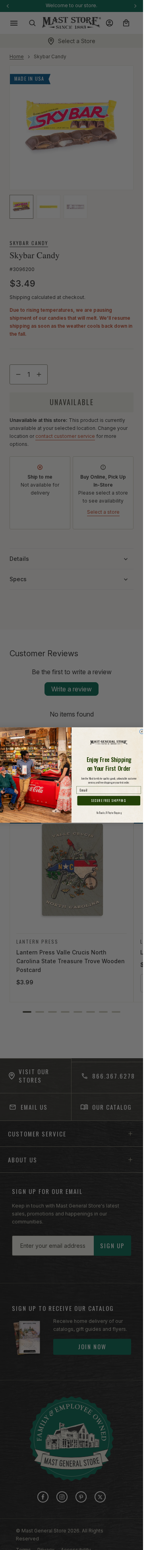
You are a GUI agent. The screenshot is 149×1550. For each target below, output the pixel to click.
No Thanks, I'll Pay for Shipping (109, 813)
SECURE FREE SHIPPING (108, 800)
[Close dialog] (141, 731)
